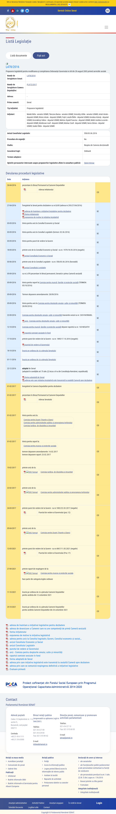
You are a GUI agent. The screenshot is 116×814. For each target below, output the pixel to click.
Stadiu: (10, 145)
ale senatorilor (86, 761)
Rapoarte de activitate (52, 779)
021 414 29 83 (38, 733)
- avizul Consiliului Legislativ (21, 645)
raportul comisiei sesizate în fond (37, 333)
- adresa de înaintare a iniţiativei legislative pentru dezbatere (36, 625)
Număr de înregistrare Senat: (14, 77)
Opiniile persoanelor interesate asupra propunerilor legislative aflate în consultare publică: (44, 163)
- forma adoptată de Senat (20, 659)
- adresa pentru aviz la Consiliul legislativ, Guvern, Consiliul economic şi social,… (45, 638)
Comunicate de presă (16, 765)
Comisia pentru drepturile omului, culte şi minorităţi (58, 303)
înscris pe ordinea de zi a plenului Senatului (39, 351)
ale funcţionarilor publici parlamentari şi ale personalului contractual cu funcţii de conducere (93, 768)
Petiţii (46, 761)
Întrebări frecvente (16, 807)
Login (99, 802)
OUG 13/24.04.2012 (101, 2)
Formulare (84, 785)
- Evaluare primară (16, 669)
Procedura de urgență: (16, 139)
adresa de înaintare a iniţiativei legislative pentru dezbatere (47, 211)
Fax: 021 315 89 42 (40, 736)
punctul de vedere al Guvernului (37, 345)
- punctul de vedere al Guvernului (23, 649)
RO (107, 10)
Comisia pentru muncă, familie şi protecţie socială (58, 282)
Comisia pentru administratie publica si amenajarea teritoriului (48, 423)
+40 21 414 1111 (17, 736)
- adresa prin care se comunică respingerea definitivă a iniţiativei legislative (43, 665)
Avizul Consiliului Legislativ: (18, 133)
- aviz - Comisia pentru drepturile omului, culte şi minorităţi (35, 652)
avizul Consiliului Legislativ (35, 268)
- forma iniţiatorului (17, 632)
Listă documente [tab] (18, 55)
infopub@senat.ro (40, 744)
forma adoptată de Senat (34, 377)
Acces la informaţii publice (54, 765)
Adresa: (10, 96)
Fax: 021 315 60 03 (67, 729)
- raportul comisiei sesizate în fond (24, 655)
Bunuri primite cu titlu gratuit (91, 781)
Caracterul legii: (13, 151)
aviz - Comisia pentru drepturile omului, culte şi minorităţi (46, 321)
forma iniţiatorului (31, 214)
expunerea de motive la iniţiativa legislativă (41, 217)
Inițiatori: (11, 114)
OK (69, 5)
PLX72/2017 (32, 84)
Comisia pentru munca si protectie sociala (40, 446)
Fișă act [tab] (41, 55)
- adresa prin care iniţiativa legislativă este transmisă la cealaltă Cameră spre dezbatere (49, 662)
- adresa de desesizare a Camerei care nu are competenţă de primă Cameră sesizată (47, 628)
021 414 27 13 (65, 726)
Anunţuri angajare (56, 803)
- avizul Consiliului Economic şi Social (25, 642)
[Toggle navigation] (106, 27)
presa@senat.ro (66, 738)
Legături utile (33, 807)
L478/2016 (12, 67)
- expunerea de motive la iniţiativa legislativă (29, 635)
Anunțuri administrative (18, 803)
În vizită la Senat (74, 803)
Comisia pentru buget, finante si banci (38, 420)
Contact (47, 807)
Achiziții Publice (38, 803)
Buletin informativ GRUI (17, 780)
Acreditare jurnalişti (15, 761)
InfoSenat (12, 776)
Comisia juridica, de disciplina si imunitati (40, 426)
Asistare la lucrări (51, 775)
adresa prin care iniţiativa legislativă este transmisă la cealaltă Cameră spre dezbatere (58, 380)
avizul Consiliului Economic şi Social (38, 256)
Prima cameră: (13, 102)
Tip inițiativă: (12, 108)
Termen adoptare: (14, 157)
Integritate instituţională (89, 792)
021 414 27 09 (38, 730)
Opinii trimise (89, 163)
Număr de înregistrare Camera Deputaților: (15, 87)
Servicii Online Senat (67, 10)
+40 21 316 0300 (17, 739)
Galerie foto (12, 769)
